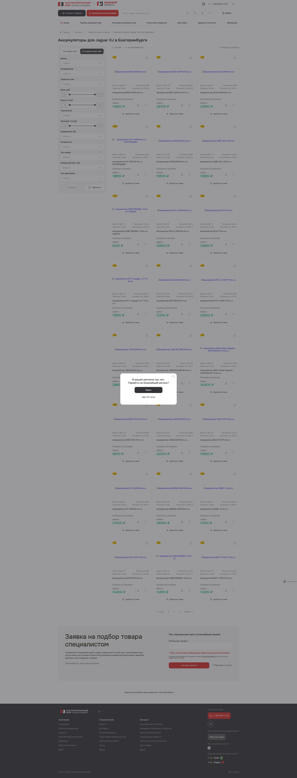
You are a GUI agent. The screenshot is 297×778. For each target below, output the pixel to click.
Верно (148, 390)
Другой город (148, 397)
